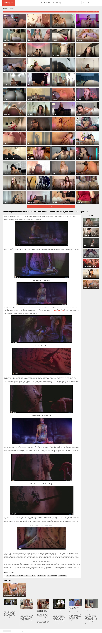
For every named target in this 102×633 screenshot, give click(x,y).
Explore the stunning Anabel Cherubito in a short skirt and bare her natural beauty (58, 611)
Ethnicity (65, 11)
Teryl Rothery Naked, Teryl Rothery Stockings (74, 608)
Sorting (91, 11)
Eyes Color (72, 11)
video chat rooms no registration (23, 575)
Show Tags (96, 11)
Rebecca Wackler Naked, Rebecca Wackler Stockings (42, 611)
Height (85, 11)
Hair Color (76, 11)
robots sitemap (20, 631)
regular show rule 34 (11, 575)
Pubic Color (81, 11)
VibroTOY (11, 572)
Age (68, 11)
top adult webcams (62, 575)
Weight (88, 11)
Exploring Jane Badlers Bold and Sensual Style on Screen (90, 610)
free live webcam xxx (42, 575)
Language (61, 11)
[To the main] (51, 3)
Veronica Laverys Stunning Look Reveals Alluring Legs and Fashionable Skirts (10, 607)
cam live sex (33, 575)
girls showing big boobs (52, 575)
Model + (51, 206)
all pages (14, 631)
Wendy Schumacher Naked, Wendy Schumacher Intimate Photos (25, 611)
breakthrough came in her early (58, 310)
